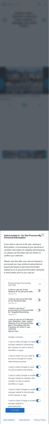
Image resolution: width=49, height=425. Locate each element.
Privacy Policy (40, 420)
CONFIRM (15, 410)
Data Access (24, 420)
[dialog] (24, 327)
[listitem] (24, 284)
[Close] (43, 235)
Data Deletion (9, 420)
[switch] (38, 290)
